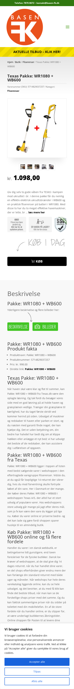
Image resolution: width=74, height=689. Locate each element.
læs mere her (36, 212)
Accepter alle (37, 661)
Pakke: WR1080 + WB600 (40, 369)
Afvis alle (37, 681)
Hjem (10, 62)
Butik (18, 62)
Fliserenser (28, 62)
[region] (37, 656)
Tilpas (37, 671)
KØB (39, 261)
